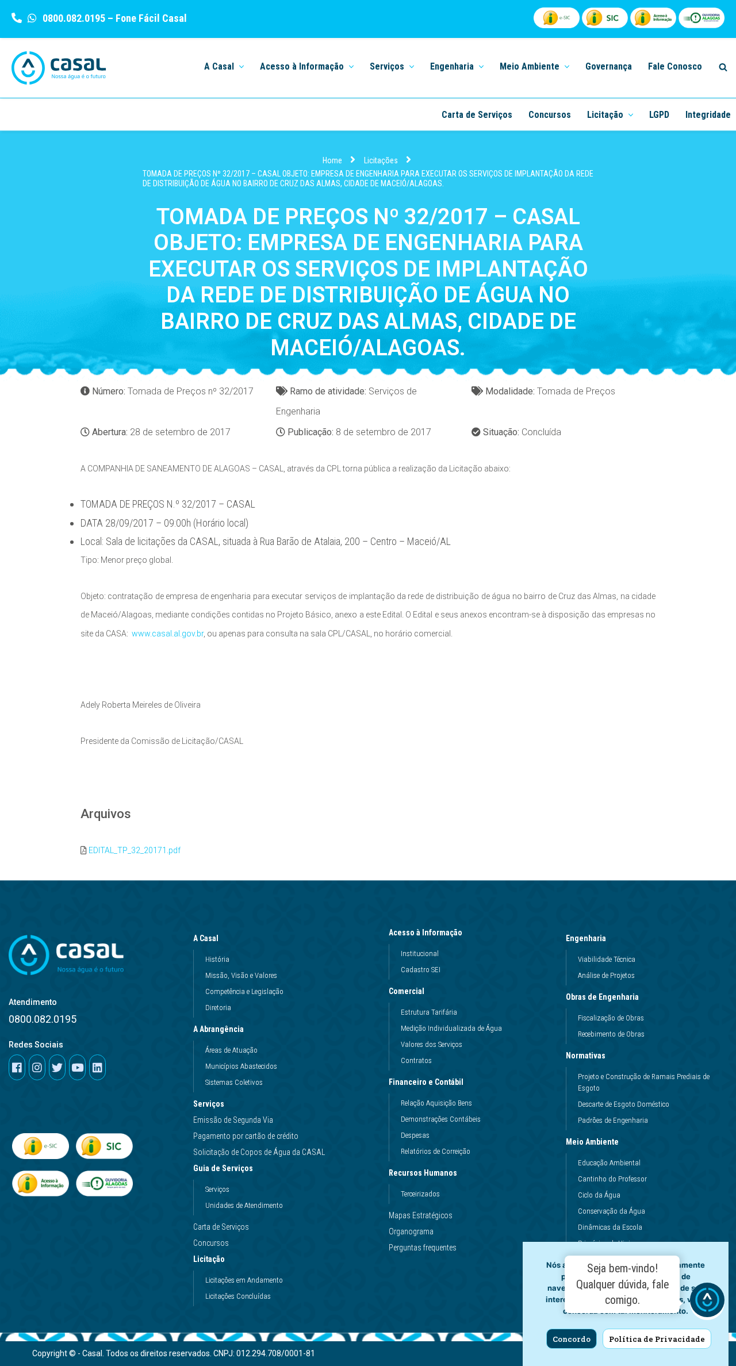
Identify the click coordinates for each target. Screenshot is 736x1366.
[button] (240, 66)
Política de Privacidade (657, 1339)
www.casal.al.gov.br (168, 633)
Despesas (415, 1135)
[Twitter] (57, 1067)
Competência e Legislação (244, 991)
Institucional (420, 953)
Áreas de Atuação (231, 1050)
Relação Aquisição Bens (436, 1103)
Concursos (549, 114)
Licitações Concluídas (238, 1296)
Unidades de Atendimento (244, 1205)
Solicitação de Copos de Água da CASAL (259, 1152)
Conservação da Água (611, 1211)
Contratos (416, 1060)
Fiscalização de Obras (611, 1018)
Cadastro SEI (420, 969)
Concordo (572, 1339)
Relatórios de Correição (435, 1151)
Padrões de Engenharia (613, 1120)
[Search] (723, 67)
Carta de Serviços (477, 114)
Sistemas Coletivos (234, 1082)
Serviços (208, 1103)
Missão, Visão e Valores (241, 975)
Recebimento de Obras (611, 1034)
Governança (608, 66)
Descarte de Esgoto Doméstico (623, 1104)
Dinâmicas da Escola (610, 1227)
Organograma (411, 1231)
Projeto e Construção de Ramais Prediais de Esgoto (644, 1082)
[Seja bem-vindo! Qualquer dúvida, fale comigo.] (707, 1303)
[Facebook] (17, 1067)
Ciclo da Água (599, 1195)
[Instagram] (37, 1067)
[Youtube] (77, 1067)
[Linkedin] (97, 1067)
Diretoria (218, 1007)
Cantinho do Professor (612, 1179)
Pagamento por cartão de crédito (245, 1136)
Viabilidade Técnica (606, 959)
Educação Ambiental (609, 1162)
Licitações (381, 160)
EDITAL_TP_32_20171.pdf (135, 850)
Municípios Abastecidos (241, 1066)
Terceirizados (420, 1194)
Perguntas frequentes (423, 1247)
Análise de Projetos (606, 975)
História (217, 959)
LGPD (659, 114)
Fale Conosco (675, 66)
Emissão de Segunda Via (233, 1120)
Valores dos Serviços (431, 1044)
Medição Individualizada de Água (451, 1028)
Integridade (708, 114)
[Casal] (59, 68)
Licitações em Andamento (244, 1280)
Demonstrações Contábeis (441, 1119)
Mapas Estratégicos (421, 1215)
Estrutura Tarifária (429, 1012)
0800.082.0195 (72, 18)
